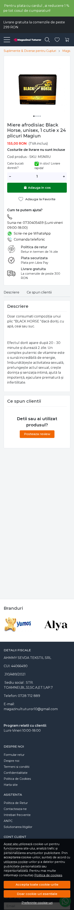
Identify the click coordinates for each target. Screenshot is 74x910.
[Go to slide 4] (40, 116)
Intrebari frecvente (17, 815)
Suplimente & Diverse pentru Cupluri (30, 51)
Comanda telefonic (29, 239)
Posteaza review (37, 434)
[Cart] (67, 40)
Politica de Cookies (17, 779)
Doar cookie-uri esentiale (37, 894)
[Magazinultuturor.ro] (26, 39)
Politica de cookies (48, 875)
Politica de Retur (16, 803)
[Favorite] (57, 40)
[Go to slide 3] (38, 116)
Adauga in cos (39, 188)
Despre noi (11, 761)
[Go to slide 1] (34, 116)
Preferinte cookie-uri (37, 903)
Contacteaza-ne (15, 809)
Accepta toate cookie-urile (37, 884)
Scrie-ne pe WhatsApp (32, 233)
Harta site (11, 785)
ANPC (8, 821)
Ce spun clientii (39, 292)
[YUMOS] (18, 632)
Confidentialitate (16, 773)
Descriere (11, 292)
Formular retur (14, 755)
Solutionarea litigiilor (18, 827)
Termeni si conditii (16, 767)
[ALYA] (56, 632)
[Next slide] (66, 624)
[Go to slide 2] (36, 116)
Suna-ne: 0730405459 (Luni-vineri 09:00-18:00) (35, 225)
